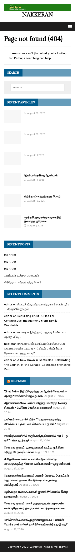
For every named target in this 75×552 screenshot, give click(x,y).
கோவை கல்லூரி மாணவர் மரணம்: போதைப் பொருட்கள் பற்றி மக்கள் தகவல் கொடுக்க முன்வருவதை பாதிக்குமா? (36, 480)
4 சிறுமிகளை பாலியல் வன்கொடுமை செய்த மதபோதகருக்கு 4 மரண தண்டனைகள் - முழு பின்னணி (37, 461)
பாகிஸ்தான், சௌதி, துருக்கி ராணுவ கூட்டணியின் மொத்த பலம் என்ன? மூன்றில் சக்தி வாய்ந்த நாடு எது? (36, 522)
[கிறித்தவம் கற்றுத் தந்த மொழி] (12, 204)
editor (8, 304)
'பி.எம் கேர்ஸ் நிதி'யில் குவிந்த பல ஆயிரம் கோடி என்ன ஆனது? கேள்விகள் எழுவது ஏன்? (36, 393)
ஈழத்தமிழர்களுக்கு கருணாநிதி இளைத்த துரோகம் (42, 219)
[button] (69, 26)
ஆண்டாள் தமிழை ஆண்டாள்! (41, 175)
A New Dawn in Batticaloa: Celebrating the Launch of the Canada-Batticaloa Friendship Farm (37, 365)
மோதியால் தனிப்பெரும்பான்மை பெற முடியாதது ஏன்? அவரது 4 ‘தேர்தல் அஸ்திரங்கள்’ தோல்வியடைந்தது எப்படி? (34, 348)
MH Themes (61, 547)
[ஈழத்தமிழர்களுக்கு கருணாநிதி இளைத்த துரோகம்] (12, 225)
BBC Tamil (19, 381)
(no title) (10, 254)
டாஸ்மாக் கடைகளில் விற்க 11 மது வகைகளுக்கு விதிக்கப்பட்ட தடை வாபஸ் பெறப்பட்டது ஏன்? (32, 421)
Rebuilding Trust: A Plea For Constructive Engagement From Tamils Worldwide (30, 320)
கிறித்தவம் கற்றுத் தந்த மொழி (42, 196)
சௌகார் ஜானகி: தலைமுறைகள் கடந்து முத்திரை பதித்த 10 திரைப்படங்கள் (34, 449)
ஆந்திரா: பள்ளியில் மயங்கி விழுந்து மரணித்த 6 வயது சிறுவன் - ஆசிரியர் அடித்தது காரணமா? (35, 405)
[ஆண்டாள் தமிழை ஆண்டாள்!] (12, 183)
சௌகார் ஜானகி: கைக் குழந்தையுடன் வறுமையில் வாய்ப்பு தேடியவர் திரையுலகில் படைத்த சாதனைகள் (34, 505)
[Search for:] (38, 87)
